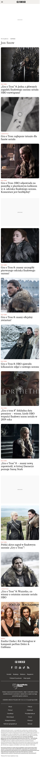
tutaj (17, 756)
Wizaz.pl (29, 720)
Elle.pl (10, 706)
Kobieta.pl (30, 710)
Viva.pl (30, 717)
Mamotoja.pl (10, 717)
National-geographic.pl (10, 724)
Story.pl (30, 724)
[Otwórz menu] (2, 2)
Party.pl (10, 710)
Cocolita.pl (10, 713)
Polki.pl (30, 706)
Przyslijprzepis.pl (30, 713)
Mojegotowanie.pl (10, 720)
